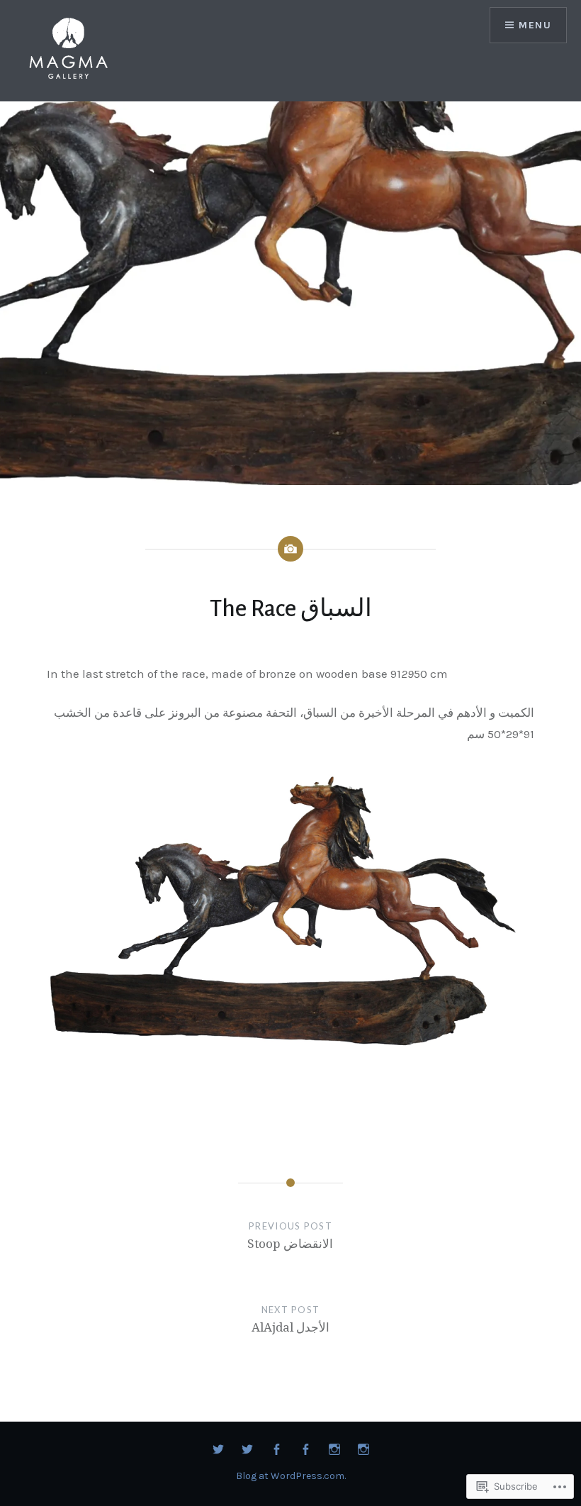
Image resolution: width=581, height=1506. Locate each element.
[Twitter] (218, 1450)
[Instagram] (334, 1450)
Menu (535, 25)
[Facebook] (276, 1450)
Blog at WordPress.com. (291, 1476)
